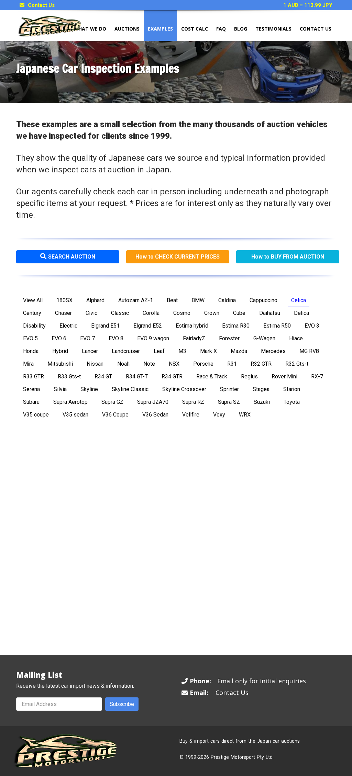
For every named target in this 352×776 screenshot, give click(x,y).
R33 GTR (33, 376)
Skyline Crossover (184, 389)
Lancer (90, 351)
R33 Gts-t (69, 376)
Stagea (261, 389)
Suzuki (262, 402)
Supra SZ (229, 402)
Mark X (208, 351)
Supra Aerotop (70, 402)
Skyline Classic (130, 389)
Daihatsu (269, 313)
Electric (68, 325)
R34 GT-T (137, 376)
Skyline (89, 389)
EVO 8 (116, 338)
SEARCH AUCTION (71, 256)
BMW (198, 300)
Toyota (292, 402)
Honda (30, 351)
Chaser (63, 313)
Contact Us (41, 5)
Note (149, 364)
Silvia (60, 389)
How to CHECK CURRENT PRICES (177, 256)
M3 (182, 351)
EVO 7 (87, 338)
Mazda (239, 351)
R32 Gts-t (296, 364)
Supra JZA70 (152, 402)
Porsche (203, 364)
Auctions (127, 28)
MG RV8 (309, 351)
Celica (298, 300)
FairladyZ (194, 338)
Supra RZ (193, 402)
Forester (229, 338)
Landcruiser (126, 351)
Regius (249, 376)
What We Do (90, 28)
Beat (172, 300)
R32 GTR (261, 364)
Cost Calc (194, 28)
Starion (291, 389)
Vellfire (190, 414)
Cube (239, 313)
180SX (64, 300)
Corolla (151, 313)
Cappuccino (263, 300)
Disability (34, 325)
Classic (120, 313)
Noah (123, 364)
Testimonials (273, 28)
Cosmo (181, 313)
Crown (211, 313)
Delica (301, 313)
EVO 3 (312, 325)
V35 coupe (36, 414)
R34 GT (103, 376)
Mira (28, 364)
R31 (232, 364)
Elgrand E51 (105, 325)
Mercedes (273, 351)
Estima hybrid (192, 325)
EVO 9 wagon (153, 338)
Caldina (227, 300)
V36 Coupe (115, 414)
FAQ (221, 28)
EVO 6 (59, 338)
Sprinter (229, 389)
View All (33, 300)
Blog (240, 28)
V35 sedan (75, 414)
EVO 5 (30, 338)
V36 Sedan (155, 414)
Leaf (159, 351)
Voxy (219, 414)
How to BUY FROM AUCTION (287, 256)
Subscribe (122, 704)
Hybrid (60, 351)
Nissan (95, 364)
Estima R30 (236, 325)
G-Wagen (264, 338)
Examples (160, 28)
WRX (245, 414)
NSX (174, 364)
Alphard (95, 300)
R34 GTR (172, 376)
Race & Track (211, 376)
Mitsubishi (60, 364)
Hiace (296, 338)
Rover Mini (284, 376)
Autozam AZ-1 (135, 300)
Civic (91, 313)
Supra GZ (112, 402)
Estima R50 (277, 325)
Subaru (31, 402)
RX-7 (317, 376)
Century (32, 313)
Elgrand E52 (147, 325)
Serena (31, 389)
